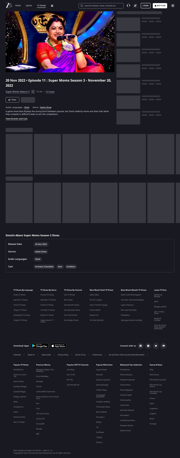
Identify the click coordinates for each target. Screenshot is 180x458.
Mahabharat (18, 369)
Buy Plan (161, 5)
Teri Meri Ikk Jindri (97, 320)
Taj (97, 427)
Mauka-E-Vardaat (158, 319)
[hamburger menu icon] (173, 5)
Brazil (152, 418)
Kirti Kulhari (124, 415)
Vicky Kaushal (125, 400)
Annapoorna (18, 407)
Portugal (153, 424)
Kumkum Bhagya (20, 386)
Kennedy (39, 381)
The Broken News (103, 407)
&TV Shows (68, 300)
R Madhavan (125, 369)
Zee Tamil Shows (70, 315)
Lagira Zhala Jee (127, 305)
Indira (16, 412)
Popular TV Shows (21, 365)
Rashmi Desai (125, 430)
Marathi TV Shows (21, 300)
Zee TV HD (71, 374)
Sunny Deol (124, 405)
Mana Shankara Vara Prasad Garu (47, 397)
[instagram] (148, 346)
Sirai (38, 408)
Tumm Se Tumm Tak (20, 375)
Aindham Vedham (103, 402)
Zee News (71, 369)
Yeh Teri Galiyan (96, 300)
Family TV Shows (47, 305)
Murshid (99, 374)
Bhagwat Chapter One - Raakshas (45, 370)
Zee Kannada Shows (72, 310)
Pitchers (99, 442)
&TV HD (70, 380)
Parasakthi (40, 424)
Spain (152, 403)
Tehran (39, 386)
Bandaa (39, 429)
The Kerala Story (42, 413)
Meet (156, 301)
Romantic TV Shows (48, 300)
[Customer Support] (128, 5)
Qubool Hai (94, 315)
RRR (37, 434)
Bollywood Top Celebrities (131, 365)
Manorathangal (102, 385)
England (153, 413)
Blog (151, 369)
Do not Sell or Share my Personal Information (126, 355)
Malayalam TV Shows (22, 315)
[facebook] (141, 346)
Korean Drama (19, 417)
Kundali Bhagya (20, 391)
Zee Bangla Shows (71, 320)
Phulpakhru (125, 315)
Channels (17, 355)
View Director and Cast (16, 118)
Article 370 (40, 418)
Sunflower (100, 432)
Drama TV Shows (47, 295)
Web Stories (154, 374)
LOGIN (146, 5)
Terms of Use (80, 355)
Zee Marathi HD (73, 385)
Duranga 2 (100, 417)
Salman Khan (125, 385)
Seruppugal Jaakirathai (100, 396)
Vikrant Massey (126, 374)
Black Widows (101, 412)
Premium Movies (43, 365)
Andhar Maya (101, 390)
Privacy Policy (63, 355)
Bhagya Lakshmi (160, 306)
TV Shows (41, 6)
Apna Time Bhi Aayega (98, 305)
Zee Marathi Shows (71, 305)
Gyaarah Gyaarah (103, 380)
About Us (31, 355)
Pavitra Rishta (95, 310)
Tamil (26, 107)
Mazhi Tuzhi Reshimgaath (131, 295)
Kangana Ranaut (126, 425)
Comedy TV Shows (48, 310)
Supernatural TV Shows (47, 321)
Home (18, 6)
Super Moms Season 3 (18, 91)
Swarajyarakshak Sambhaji (131, 320)
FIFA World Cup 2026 (158, 380)
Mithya (99, 422)
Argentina (153, 408)
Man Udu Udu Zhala (129, 310)
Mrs (37, 403)
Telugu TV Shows (20, 310)
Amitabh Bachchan (127, 420)
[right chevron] (177, 154)
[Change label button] (135, 5)
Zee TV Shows (69, 295)
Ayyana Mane (101, 369)
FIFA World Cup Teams (156, 386)
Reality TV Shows (47, 315)
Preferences (97, 355)
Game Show (45, 107)
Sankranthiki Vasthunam (45, 391)
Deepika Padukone (127, 380)
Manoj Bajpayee (126, 390)
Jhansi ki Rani (19, 381)
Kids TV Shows (19, 422)
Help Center (46, 355)
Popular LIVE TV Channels (78, 365)
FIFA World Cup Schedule (156, 392)
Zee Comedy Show (159, 313)
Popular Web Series (104, 365)
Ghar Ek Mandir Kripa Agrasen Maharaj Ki (160, 327)
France (152, 398)
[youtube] (163, 346)
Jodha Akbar (94, 295)
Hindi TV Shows (20, 295)
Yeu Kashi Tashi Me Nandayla (132, 300)
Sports (29, 6)
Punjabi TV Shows (20, 320)
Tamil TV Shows (20, 305)
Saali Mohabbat (42, 376)
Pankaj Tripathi (126, 395)
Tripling (99, 437)
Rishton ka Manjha (158, 296)
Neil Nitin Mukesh (127, 410)
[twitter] (156, 346)
